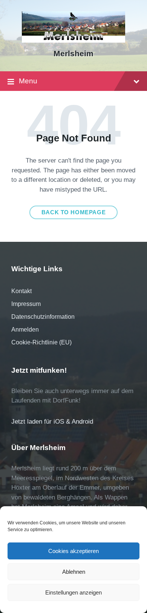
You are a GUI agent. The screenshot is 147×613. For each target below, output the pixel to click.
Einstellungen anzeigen (73, 592)
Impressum (26, 304)
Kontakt (21, 291)
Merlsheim (73, 53)
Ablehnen (73, 571)
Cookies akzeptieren (73, 551)
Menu (28, 81)
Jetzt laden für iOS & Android (52, 421)
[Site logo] (73, 40)
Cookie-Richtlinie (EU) (41, 342)
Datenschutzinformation (43, 316)
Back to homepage (73, 212)
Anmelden (25, 329)
